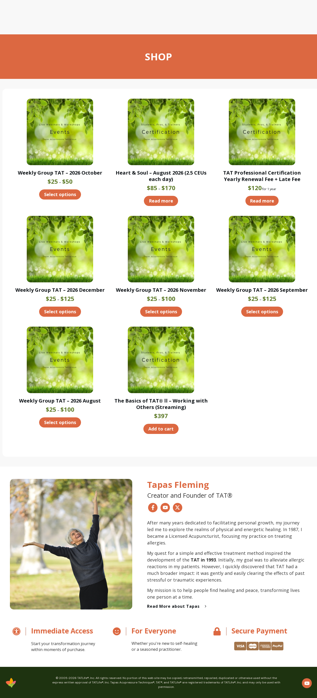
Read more (161, 201)
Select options (60, 194)
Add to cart (161, 429)
